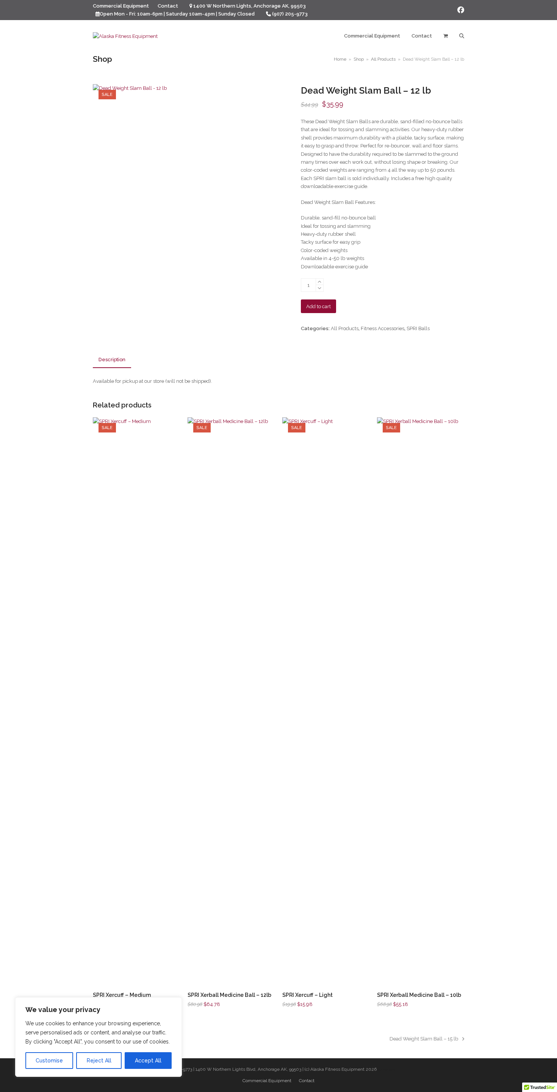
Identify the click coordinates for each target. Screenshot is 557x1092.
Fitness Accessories (382, 328)
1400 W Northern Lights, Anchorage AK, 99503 (249, 6)
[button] (446, 36)
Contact (306, 1080)
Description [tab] (112, 359)
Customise (49, 1061)
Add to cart (318, 306)
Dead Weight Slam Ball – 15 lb (424, 1039)
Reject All (99, 1061)
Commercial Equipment (267, 1080)
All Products (344, 328)
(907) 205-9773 (290, 14)
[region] (98, 1037)
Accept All (148, 1061)
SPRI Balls (418, 328)
